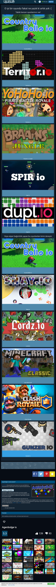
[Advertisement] (28, 465)
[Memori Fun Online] (28, 559)
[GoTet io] (39, 541)
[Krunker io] (7, 571)
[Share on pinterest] (46, 474)
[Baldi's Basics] (17, 541)
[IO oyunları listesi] (9, 1)
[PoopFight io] (39, 547)
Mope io (19, 502)
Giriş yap (45, 1)
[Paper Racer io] (17, 565)
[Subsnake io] (7, 565)
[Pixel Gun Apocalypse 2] (28, 577)
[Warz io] (7, 559)
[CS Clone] (28, 547)
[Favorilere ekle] (4, 522)
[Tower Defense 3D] (39, 559)
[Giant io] (17, 571)
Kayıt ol (51, 1)
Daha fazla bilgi (11, 585)
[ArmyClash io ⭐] (7, 541)
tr (39, 1)
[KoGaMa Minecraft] (50, 571)
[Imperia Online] (50, 541)
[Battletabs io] (7, 553)
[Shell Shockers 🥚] (28, 541)
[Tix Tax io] (50, 565)
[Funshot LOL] (28, 553)
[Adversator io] (17, 577)
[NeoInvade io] (7, 577)
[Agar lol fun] (39, 565)
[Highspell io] (17, 559)
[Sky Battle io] (28, 571)
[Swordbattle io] (50, 547)
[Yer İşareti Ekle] (52, 474)
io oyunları (4, 485)
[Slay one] (28, 565)
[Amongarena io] (17, 553)
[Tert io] (39, 571)
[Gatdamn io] (17, 547)
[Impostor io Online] (7, 547)
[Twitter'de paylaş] (41, 474)
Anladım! (51, 583)
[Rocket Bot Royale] (50, 559)
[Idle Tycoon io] (50, 553)
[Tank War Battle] (39, 553)
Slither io (14, 502)
